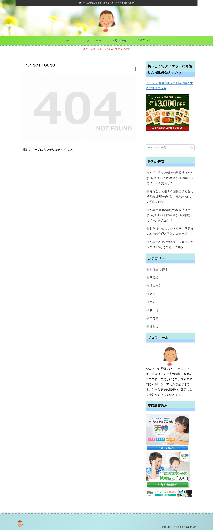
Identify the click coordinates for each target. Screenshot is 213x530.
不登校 (154, 277)
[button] (191, 147)
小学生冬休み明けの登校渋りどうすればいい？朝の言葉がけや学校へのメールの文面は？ (169, 178)
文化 (152, 302)
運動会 (154, 326)
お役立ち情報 (158, 269)
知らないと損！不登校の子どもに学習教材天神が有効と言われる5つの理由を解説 (169, 196)
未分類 (154, 318)
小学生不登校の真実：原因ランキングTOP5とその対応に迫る (169, 244)
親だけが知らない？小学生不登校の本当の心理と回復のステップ (169, 231)
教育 (152, 293)
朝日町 (154, 310)
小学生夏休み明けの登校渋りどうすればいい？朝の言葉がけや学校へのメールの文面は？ (169, 215)
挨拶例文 (155, 285)
